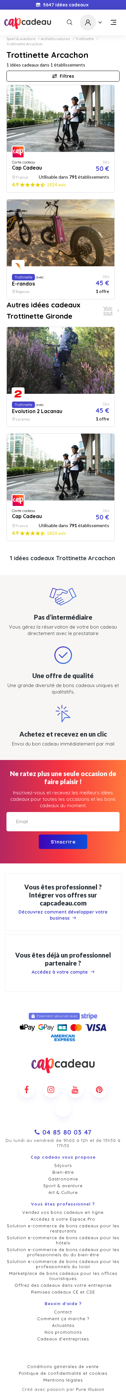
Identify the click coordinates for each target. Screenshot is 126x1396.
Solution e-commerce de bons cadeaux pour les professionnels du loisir (63, 1264)
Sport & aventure (21, 39)
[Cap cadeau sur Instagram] (51, 1090)
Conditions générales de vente (63, 1366)
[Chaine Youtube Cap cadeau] (75, 1090)
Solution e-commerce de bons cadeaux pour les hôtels (63, 1240)
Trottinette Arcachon (24, 44)
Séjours (63, 1165)
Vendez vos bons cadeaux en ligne (63, 1212)
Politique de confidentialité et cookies (63, 1373)
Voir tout (108, 310)
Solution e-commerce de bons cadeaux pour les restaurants (63, 1228)
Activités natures (55, 39)
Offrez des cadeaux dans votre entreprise (63, 1285)
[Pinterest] (99, 1090)
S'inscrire (63, 842)
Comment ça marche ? (63, 1318)
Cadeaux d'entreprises (63, 1338)
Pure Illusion (90, 1389)
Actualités (63, 1325)
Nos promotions (63, 1332)
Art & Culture (63, 1192)
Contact (63, 1311)
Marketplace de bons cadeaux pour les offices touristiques (63, 1276)
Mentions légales (63, 1380)
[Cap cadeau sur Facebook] (27, 1090)
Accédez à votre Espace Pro (63, 1219)
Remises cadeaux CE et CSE (63, 1291)
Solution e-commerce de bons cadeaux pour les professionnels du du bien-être (63, 1252)
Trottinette (84, 39)
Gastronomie (63, 1178)
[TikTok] (63, 1109)
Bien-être (63, 1172)
